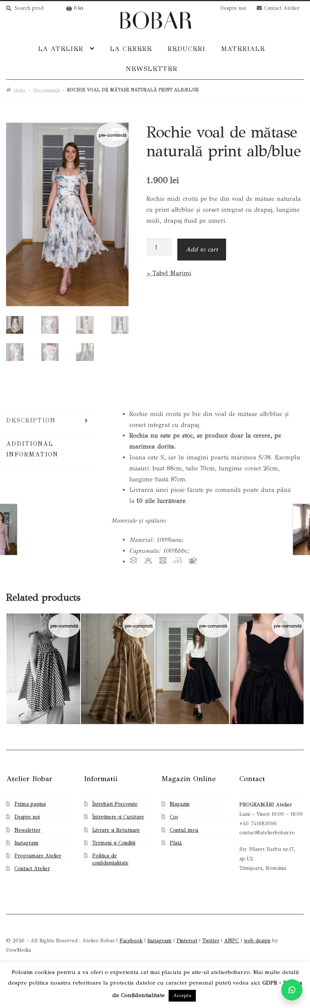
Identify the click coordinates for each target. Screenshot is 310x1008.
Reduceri (186, 49)
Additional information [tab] (32, 449)
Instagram (26, 843)
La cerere (131, 49)
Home (20, 89)
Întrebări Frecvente (115, 804)
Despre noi (233, 8)
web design (257, 940)
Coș (174, 817)
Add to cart (202, 249)
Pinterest (187, 940)
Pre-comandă (46, 89)
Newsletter (151, 69)
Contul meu (184, 830)
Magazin (179, 804)
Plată (176, 843)
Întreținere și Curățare (118, 817)
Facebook (131, 940)
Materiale (243, 49)
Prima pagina (30, 804)
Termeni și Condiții (113, 843)
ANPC (231, 940)
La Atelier (60, 49)
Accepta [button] (182, 996)
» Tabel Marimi (168, 273)
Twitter (210, 940)
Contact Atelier (280, 8)
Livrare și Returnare (116, 830)
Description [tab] (31, 420)
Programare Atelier (37, 855)
